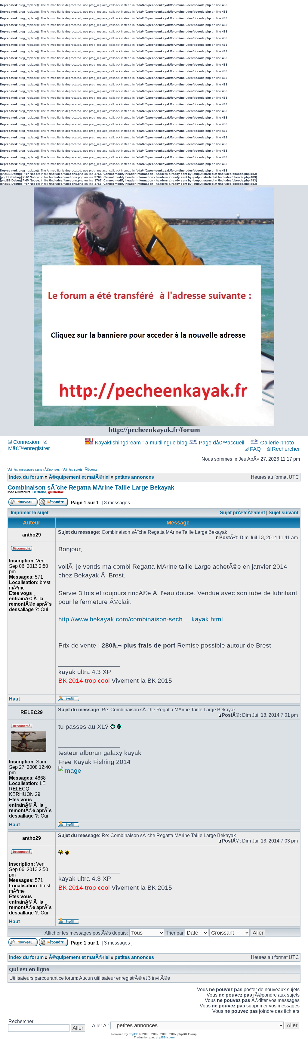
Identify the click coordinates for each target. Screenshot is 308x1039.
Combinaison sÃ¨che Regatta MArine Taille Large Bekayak (91, 487)
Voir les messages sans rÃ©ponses (34, 469)
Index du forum (26, 477)
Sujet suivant (283, 512)
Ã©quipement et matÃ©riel (79, 477)
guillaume (56, 492)
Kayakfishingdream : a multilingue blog (141, 443)
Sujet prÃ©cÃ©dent (242, 512)
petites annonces (134, 477)
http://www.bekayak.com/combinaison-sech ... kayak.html (140, 619)
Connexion (25, 442)
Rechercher (285, 449)
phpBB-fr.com (165, 1037)
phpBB (133, 1034)
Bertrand (39, 492)
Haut (14, 698)
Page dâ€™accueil (221, 443)
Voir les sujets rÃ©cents (80, 469)
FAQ (254, 449)
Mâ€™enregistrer (29, 448)
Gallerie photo (277, 443)
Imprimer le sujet (29, 512)
